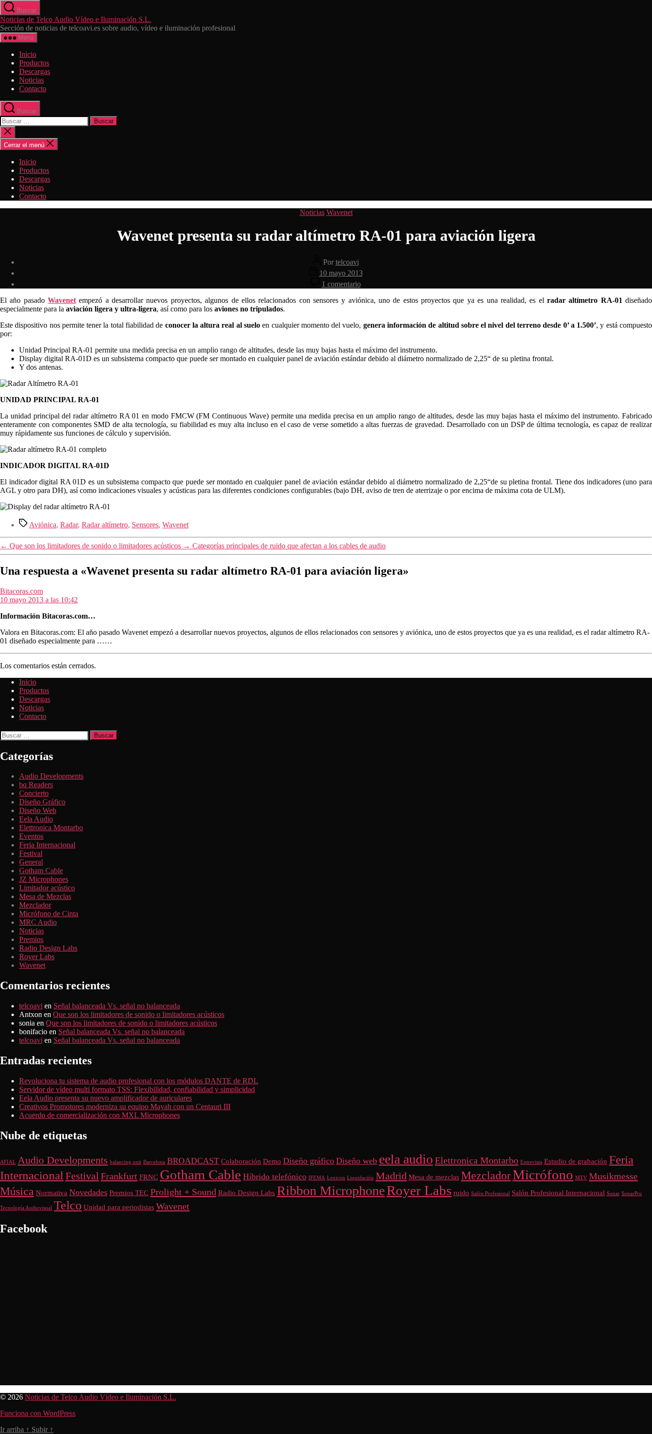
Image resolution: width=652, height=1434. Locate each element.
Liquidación (360, 1177)
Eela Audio (36, 819)
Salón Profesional (490, 1193)
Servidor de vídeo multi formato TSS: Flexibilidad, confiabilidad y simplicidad (137, 1089)
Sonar (613, 1193)
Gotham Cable (41, 871)
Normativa (51, 1193)
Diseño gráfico (308, 1161)
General (31, 862)
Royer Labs (36, 956)
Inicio (27, 54)
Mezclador (35, 905)
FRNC (148, 1177)
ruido (461, 1193)
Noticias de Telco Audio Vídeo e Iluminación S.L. (75, 19)
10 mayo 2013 (341, 273)
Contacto (32, 89)
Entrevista (531, 1162)
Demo (272, 1161)
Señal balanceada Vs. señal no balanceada (116, 1006)
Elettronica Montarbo (51, 828)
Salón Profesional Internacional (558, 1193)
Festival (30, 853)
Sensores (145, 525)
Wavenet (339, 212)
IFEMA (316, 1177)
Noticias (31, 80)
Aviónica (42, 525)
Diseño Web (37, 810)
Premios (31, 939)
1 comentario (341, 284)
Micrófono (543, 1174)
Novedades (88, 1192)
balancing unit (125, 1162)
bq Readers (36, 785)
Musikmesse (613, 1176)
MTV (581, 1177)
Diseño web (356, 1161)
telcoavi (347, 262)
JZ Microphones (43, 879)
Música (17, 1191)
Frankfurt (119, 1176)
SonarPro (631, 1193)
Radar (69, 525)
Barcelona (154, 1162)
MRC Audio (38, 922)
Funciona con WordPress (37, 1413)
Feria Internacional (47, 845)
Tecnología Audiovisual (26, 1207)
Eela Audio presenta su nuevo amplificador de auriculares (105, 1098)
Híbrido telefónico (274, 1176)
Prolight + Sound (183, 1192)
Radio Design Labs (48, 948)
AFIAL (8, 1162)
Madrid (391, 1176)
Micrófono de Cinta (48, 914)
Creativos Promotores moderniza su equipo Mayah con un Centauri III (125, 1106)
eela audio (406, 1159)
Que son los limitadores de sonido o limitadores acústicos (138, 1014)
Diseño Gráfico (42, 802)
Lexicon (336, 1177)
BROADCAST (193, 1161)
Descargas (34, 71)
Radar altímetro (105, 525)
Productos (34, 63)
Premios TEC (128, 1193)
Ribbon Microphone (331, 1190)
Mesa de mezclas (434, 1177)
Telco (68, 1205)
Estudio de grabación (575, 1161)
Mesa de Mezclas (45, 896)
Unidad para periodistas (119, 1207)
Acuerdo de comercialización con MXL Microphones (99, 1115)
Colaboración (241, 1161)
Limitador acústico (47, 888)
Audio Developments (51, 776)
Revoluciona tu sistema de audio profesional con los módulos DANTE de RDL (138, 1081)
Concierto (34, 793)
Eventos (31, 836)
